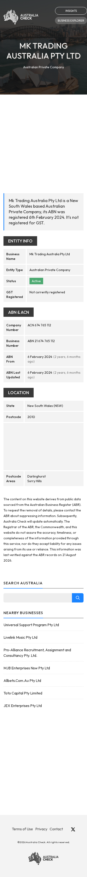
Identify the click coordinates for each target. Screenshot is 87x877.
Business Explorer (71, 20)
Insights (71, 11)
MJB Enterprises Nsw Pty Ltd (26, 668)
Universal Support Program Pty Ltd (31, 624)
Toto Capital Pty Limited (22, 693)
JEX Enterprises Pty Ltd (22, 705)
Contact (56, 829)
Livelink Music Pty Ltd (20, 637)
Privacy (41, 829)
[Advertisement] (43, 140)
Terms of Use (22, 829)
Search (78, 597)
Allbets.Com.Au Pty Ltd (22, 680)
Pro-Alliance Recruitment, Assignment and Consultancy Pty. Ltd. (37, 653)
